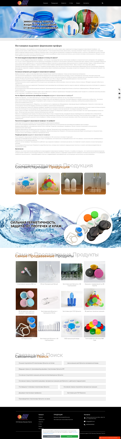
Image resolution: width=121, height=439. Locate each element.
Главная (17, 39)
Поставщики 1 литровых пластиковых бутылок (34, 387)
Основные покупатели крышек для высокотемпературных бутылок (41, 375)
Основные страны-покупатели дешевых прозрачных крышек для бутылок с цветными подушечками (52, 381)
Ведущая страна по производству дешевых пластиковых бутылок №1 (41, 369)
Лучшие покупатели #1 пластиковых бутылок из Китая (36, 363)
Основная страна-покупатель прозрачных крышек (80, 387)
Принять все (69, 436)
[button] (108, 183)
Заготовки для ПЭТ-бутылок (76, 393)
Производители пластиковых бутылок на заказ (34, 399)
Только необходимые (51, 436)
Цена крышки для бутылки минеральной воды (82, 363)
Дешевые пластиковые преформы (30, 393)
